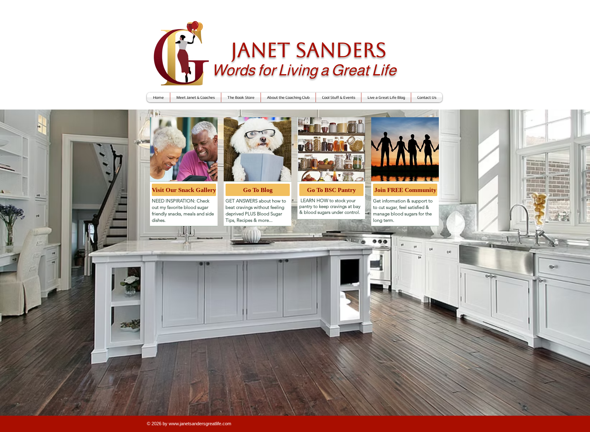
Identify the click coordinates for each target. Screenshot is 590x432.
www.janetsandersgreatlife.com (200, 423)
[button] (195, 97)
